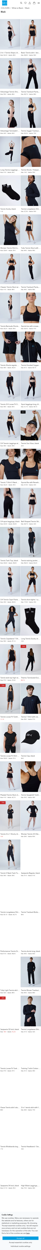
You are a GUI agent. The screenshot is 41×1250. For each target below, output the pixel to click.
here (28, 1233)
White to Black (17, 8)
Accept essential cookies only (20, 1242)
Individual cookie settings (20, 1246)
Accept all (20, 1238)
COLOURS (5, 8)
